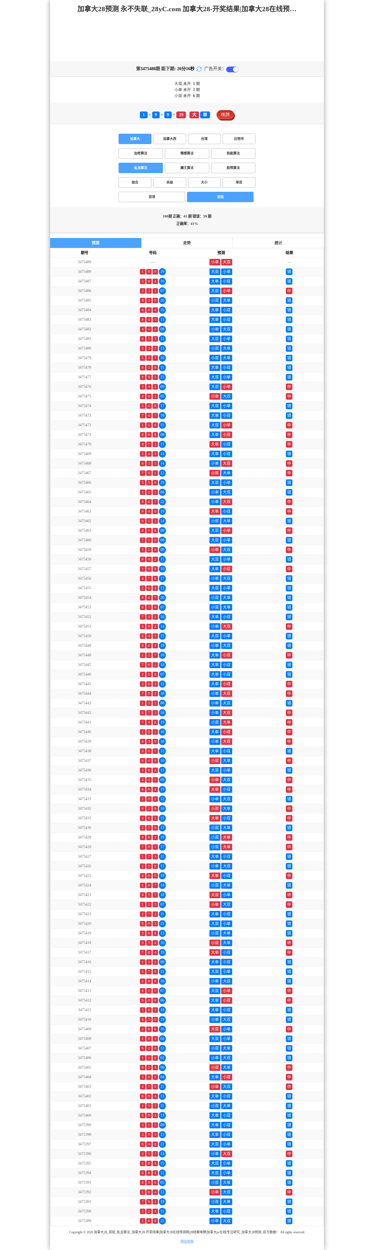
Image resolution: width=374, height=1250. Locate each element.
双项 (152, 197)
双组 (220, 197)
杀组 (169, 182)
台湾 (204, 139)
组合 (135, 182)
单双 (239, 182)
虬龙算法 (140, 168)
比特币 (239, 139)
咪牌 (225, 114)
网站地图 (187, 1241)
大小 (204, 182)
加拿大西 (169, 139)
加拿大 (135, 139)
